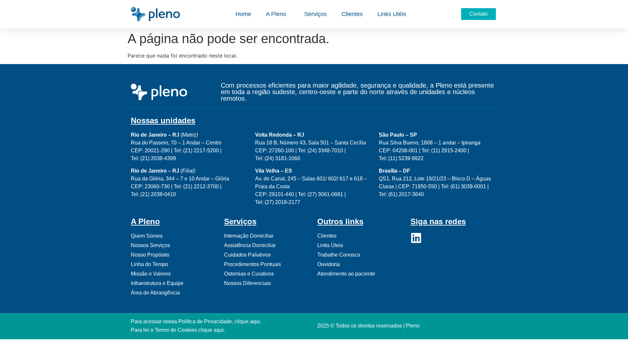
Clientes (352, 14)
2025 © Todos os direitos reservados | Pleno (368, 325)
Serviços (315, 14)
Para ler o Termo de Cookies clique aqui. (178, 330)
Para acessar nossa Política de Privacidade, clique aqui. (196, 321)
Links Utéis (391, 14)
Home (243, 14)
